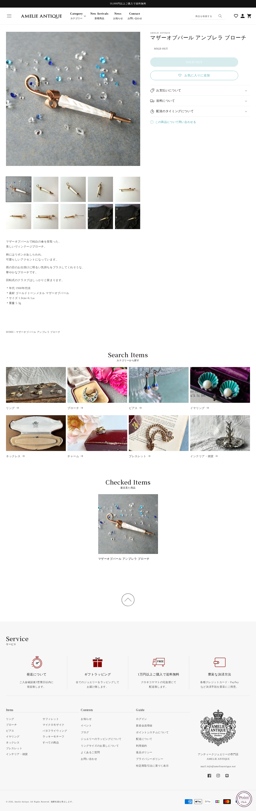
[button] (9, 16)
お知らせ (118, 16)
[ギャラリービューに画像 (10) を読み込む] (127, 216)
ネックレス (13, 456)
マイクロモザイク (53, 724)
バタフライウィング (55, 730)
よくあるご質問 (90, 752)
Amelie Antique (21, 802)
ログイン (141, 718)
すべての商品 (51, 742)
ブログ (85, 732)
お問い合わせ (135, 16)
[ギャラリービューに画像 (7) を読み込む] (45, 216)
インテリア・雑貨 (202, 456)
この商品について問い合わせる (175, 122)
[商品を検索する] (220, 16)
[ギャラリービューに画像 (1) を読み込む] (18, 189)
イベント (86, 725)
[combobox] (208, 16)
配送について (144, 738)
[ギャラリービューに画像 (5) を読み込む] (127, 189)
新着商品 (99, 16)
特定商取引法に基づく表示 (152, 765)
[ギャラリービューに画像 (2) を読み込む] (45, 189)
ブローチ (73, 408)
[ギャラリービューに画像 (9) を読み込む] (100, 216)
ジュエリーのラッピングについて (101, 738)
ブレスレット (137, 456)
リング (10, 408)
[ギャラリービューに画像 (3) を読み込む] (73, 189)
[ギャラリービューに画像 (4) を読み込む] (100, 189)
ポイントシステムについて (152, 732)
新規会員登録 (144, 725)
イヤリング (197, 408)
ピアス (133, 408)
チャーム (73, 456)
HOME (10, 332)
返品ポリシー (144, 752)
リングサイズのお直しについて (100, 745)
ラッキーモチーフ (53, 736)
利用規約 (141, 745)
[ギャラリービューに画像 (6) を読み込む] (18, 216)
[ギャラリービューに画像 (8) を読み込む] (73, 216)
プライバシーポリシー (149, 758)
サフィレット (51, 718)
